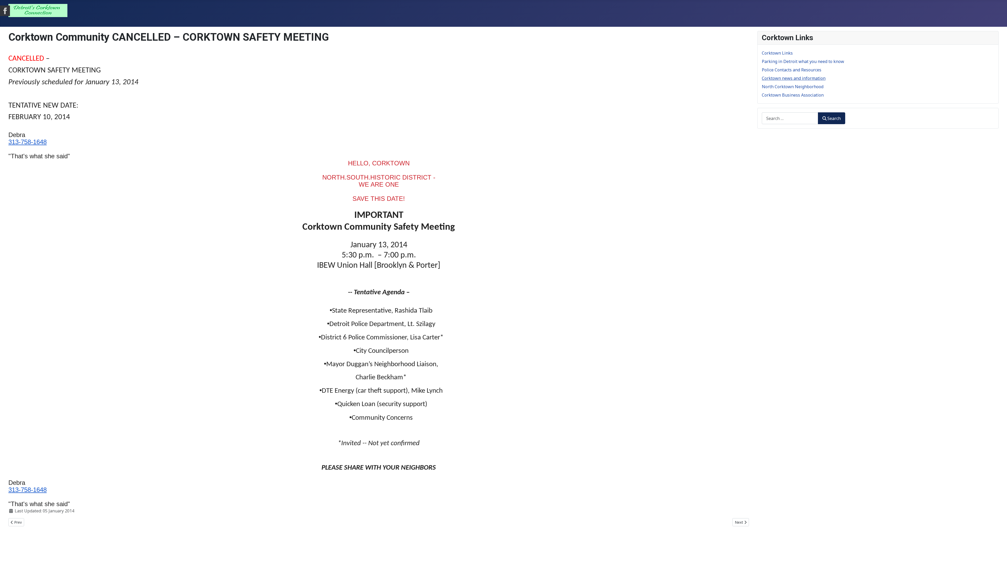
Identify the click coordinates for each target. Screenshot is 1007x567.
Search (834, 118)
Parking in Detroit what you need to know (803, 61)
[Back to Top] (998, 557)
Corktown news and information (794, 78)
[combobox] (790, 118)
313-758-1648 (27, 142)
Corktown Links (777, 53)
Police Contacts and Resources (791, 70)
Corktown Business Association (793, 95)
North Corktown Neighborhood (792, 87)
